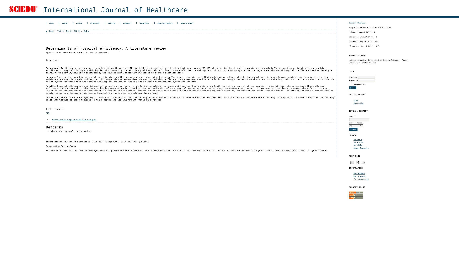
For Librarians (361, 179)
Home (51, 23)
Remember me (360, 84)
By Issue (358, 139)
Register (95, 23)
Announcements (165, 23)
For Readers (359, 173)
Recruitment (187, 23)
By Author (358, 142)
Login (79, 23)
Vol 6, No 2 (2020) (68, 31)
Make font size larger (363, 162)
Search (111, 23)
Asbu (86, 31)
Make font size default (358, 162)
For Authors (359, 176)
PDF (47, 113)
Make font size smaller (352, 162)
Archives (144, 23)
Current (127, 23)
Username (353, 77)
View (356, 100)
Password (353, 80)
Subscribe (358, 103)
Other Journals (361, 148)
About (65, 23)
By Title (358, 145)
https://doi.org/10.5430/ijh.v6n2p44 (74, 120)
